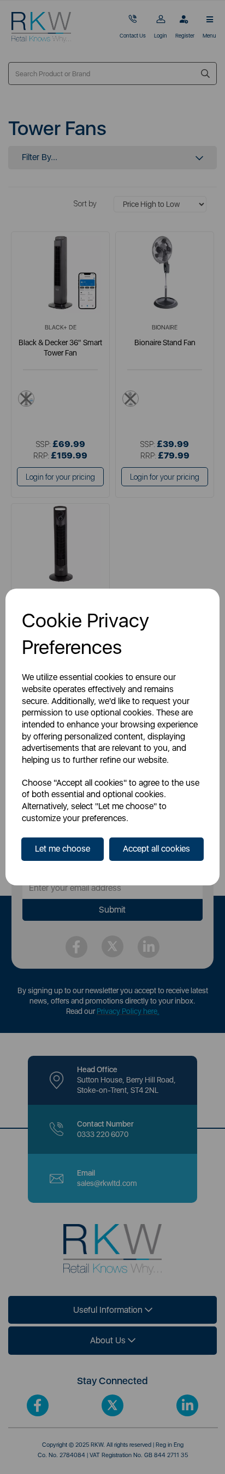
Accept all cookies (156, 848)
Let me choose (62, 848)
